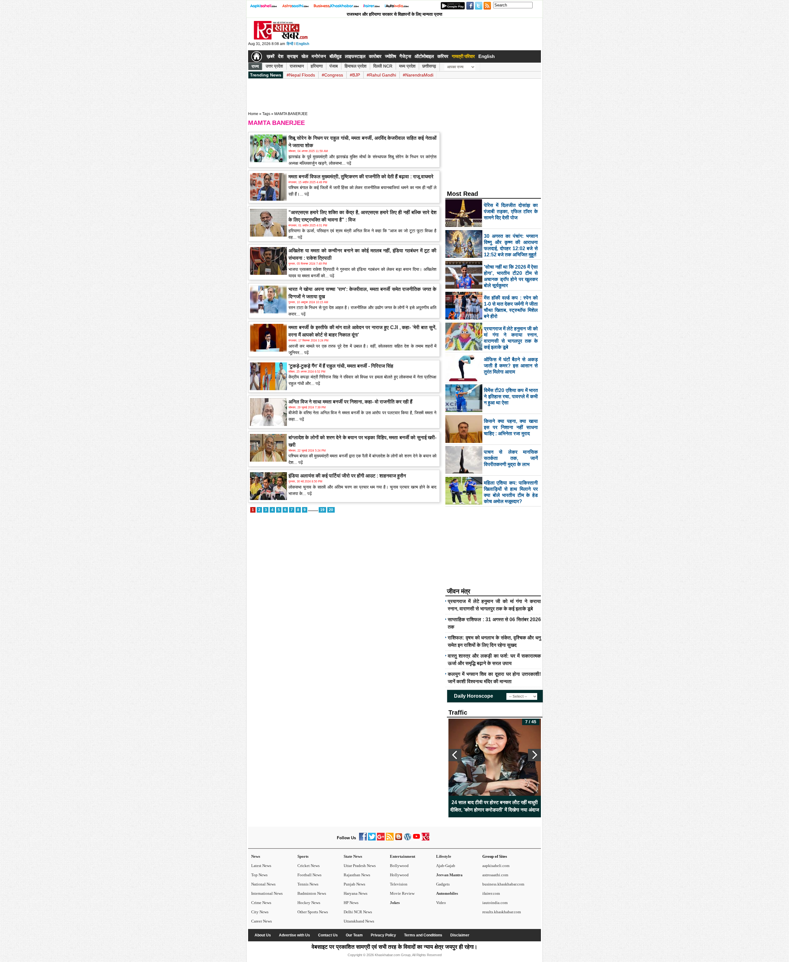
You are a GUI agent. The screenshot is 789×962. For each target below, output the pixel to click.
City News (259, 912)
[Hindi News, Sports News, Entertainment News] (256, 56)
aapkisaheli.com (495, 865)
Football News (309, 875)
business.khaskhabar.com (503, 884)
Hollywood (399, 875)
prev (454, 755)
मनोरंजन (319, 56)
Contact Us (328, 935)
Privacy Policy (383, 935)
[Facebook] (363, 839)
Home (253, 114)
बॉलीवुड (335, 56)
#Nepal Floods (301, 74)
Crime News (261, 902)
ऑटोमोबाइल (424, 56)
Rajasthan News (357, 875)
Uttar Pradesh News (360, 865)
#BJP (355, 74)
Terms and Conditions (423, 935)
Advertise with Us (294, 935)
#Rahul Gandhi (381, 74)
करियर (442, 56)
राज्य (255, 66)
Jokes (395, 902)
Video (441, 902)
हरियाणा (317, 66)
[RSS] (390, 839)
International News (267, 893)
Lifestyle (443, 856)
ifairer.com (491, 893)
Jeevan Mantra (449, 875)
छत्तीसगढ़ (429, 66)
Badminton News (311, 893)
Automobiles (447, 893)
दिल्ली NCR (382, 66)
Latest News (261, 865)
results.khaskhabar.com (501, 912)
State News (353, 856)
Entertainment (402, 856)
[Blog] (399, 839)
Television (398, 884)
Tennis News (307, 884)
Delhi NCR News (358, 912)
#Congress (332, 74)
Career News (261, 921)
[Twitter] (372, 839)
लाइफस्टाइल (355, 56)
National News (263, 884)
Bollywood (399, 865)
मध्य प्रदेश (407, 66)
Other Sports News (312, 912)
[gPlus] (381, 839)
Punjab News (354, 884)
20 (331, 510)
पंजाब (333, 66)
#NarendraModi (418, 74)
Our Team (354, 935)
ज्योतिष (390, 56)
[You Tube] (416, 839)
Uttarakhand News (359, 921)
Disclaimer (459, 935)
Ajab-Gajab (445, 865)
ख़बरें (271, 56)
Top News (259, 875)
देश (281, 56)
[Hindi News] (280, 38)
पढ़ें (348, 163)
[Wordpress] (407, 839)
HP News (351, 902)
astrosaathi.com (495, 875)
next (534, 755)
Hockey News (308, 902)
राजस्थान (297, 66)
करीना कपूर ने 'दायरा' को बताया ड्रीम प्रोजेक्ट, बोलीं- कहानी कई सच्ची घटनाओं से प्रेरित (494, 806)
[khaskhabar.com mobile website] (425, 839)
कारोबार (375, 56)
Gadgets (443, 884)
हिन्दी (290, 44)
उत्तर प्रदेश (274, 66)
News (255, 856)
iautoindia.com (495, 902)
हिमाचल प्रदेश (355, 66)
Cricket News (308, 865)
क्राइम (292, 56)
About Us (263, 935)
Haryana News (355, 893)
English (302, 44)
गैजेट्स (405, 56)
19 (322, 510)
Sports (303, 856)
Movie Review (402, 893)
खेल (304, 56)
